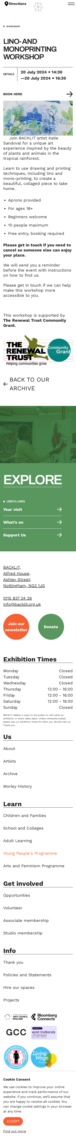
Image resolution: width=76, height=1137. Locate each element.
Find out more (14, 1131)
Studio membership (23, 933)
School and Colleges (23, 828)
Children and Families (24, 815)
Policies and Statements (27, 974)
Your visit (12, 509)
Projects (11, 1000)
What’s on (13, 522)
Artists (9, 761)
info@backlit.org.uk (22, 604)
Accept (13, 1121)
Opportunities (16, 895)
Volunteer (12, 907)
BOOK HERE (12, 94)
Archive (10, 773)
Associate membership (26, 920)
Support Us (14, 535)
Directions (17, 4)
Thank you (13, 962)
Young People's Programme (30, 853)
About (9, 748)
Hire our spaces (19, 987)
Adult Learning (17, 840)
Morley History (17, 786)
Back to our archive (29, 384)
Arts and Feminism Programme (33, 865)
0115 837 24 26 (17, 598)
